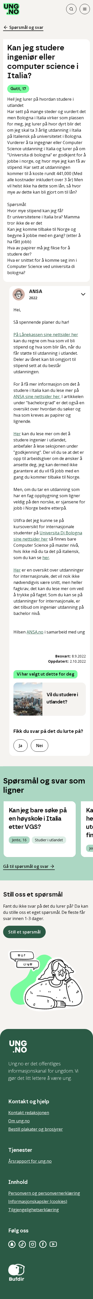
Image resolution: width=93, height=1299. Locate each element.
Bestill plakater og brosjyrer (35, 1129)
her (45, 557)
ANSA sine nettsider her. (36, 396)
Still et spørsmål (24, 932)
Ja (20, 745)
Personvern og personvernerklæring (44, 1193)
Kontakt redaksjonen (28, 1112)
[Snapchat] (12, 1244)
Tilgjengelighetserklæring (33, 1210)
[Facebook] (43, 1244)
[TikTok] (22, 1244)
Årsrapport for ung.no (30, 1161)
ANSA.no (35, 632)
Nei (39, 745)
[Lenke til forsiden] (11, 9)
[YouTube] (53, 1244)
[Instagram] (32, 1244)
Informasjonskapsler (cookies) (37, 1201)
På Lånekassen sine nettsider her (45, 334)
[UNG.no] (46, 1046)
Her (17, 434)
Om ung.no (19, 1121)
